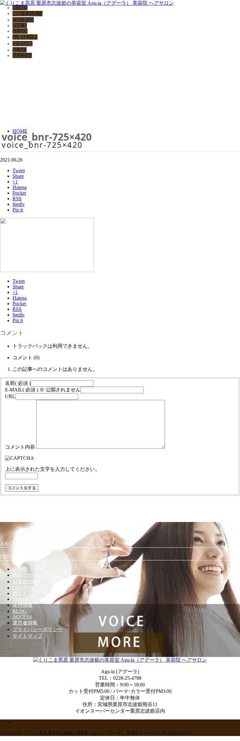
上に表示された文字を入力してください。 (52, 469)
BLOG (19, 49)
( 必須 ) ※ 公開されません (43, 389)
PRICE (19, 25)
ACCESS (22, 55)
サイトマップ (27, 636)
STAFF (20, 31)
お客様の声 (25, 37)
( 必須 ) (18, 383)
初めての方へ (27, 13)
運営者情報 (25, 622)
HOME (20, 7)
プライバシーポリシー (37, 629)
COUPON (23, 19)
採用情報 (22, 43)
